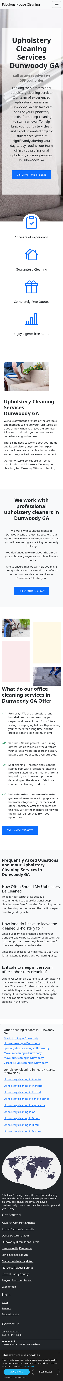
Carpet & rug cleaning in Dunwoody (26, 1063)
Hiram (20, 1242)
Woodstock (9, 1287)
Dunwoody (8, 1242)
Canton (15, 1229)
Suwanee (17, 1280)
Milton (29, 1261)
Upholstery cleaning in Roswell (22, 1092)
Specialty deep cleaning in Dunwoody (26, 1048)
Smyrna (6, 1280)
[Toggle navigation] (56, 4)
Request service (10, 1314)
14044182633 (15, 1334)
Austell (6, 1229)
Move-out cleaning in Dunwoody (24, 1058)
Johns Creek (31, 1242)
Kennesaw (25, 1248)
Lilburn (23, 1255)
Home (5, 1302)
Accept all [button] (16, 1371)
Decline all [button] (45, 1371)
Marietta (19, 1261)
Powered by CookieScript (14, 1377)
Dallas (5, 1235)
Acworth (7, 1222)
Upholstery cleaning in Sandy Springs (26, 1099)
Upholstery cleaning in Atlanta (22, 1079)
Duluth (25, 1235)
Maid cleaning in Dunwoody (21, 1038)
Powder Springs (23, 1267)
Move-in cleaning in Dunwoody (23, 1053)
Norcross (7, 1267)
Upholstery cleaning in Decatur (23, 1131)
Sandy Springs (20, 1274)
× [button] (59, 1353)
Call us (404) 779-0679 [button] (31, 591)
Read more (29, 1366)
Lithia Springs (10, 1255)
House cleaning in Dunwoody (22, 1043)
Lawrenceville (10, 1248)
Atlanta (30, 1222)
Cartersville (27, 1229)
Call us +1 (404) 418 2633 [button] (31, 174)
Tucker (28, 1280)
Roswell (6, 1274)
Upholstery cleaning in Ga (19, 1112)
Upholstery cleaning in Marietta (23, 1086)
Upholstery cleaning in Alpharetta (24, 1105)
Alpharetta (19, 1222)
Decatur (15, 1235)
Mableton (8, 1261)
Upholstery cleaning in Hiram (22, 1125)
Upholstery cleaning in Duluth (22, 1118)
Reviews (6, 1308)
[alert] (31, 1365)
